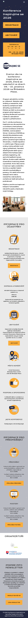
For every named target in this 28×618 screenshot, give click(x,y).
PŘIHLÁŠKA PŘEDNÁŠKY (14, 483)
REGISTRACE (12, 25)
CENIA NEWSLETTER (14, 602)
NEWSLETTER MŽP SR (14, 595)
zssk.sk (14, 296)
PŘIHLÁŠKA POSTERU (14, 524)
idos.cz (14, 294)
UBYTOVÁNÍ (11, 35)
